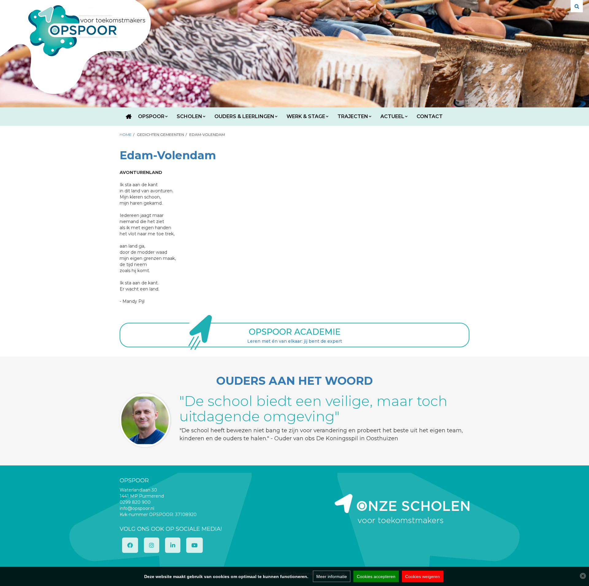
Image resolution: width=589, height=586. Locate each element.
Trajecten (352, 116)
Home (128, 116)
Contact (430, 116)
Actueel (392, 116)
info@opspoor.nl (137, 508)
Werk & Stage (306, 116)
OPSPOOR (151, 116)
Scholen (189, 116)
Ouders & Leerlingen (244, 116)
